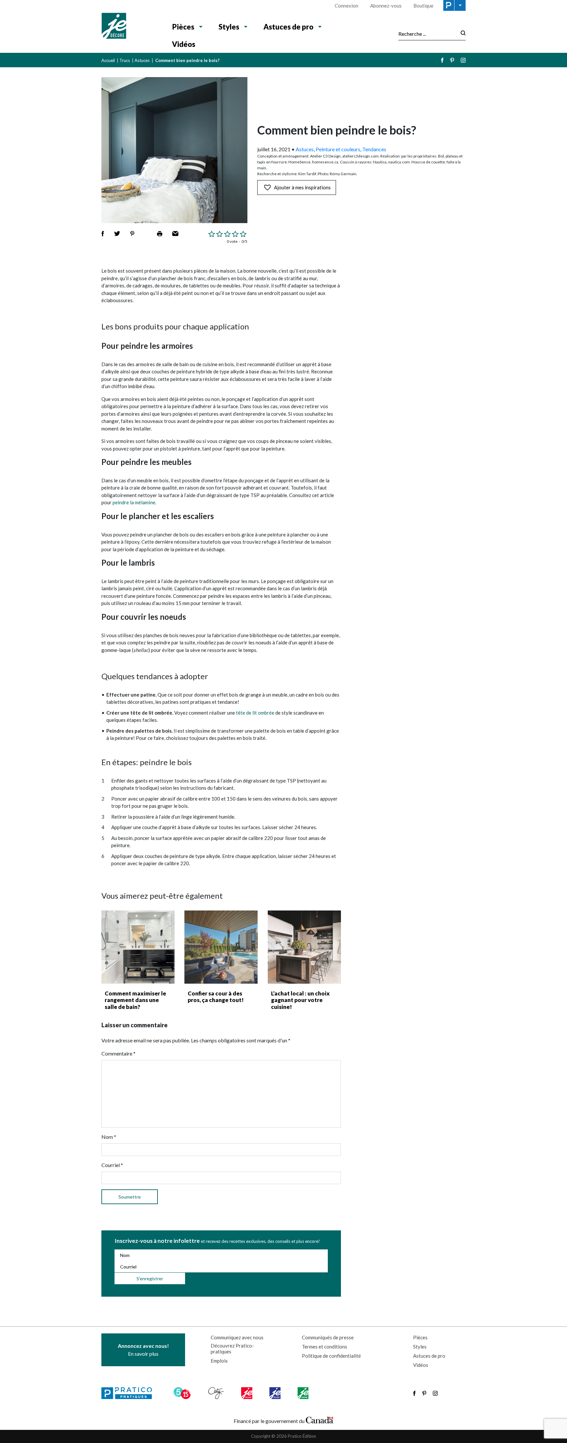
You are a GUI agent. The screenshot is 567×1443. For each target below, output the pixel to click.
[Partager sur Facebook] (102, 233)
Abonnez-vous (386, 6)
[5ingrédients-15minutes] (183, 1393)
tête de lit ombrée (255, 713)
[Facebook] (442, 60)
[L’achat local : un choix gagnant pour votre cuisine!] (304, 947)
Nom (108, 1137)
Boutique (423, 6)
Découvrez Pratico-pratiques (232, 1348)
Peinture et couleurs (338, 149)
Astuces (142, 60)
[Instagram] (463, 60)
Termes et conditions (324, 1346)
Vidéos (183, 44)
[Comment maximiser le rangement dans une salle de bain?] (138, 947)
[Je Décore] (130, 26)
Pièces (183, 26)
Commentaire (118, 1053)
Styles (229, 26)
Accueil (108, 60)
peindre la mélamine (134, 502)
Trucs (124, 60)
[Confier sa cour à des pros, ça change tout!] (221, 947)
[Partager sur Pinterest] (132, 233)
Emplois (219, 1361)
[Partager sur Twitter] (117, 233)
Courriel (112, 1165)
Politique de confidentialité (331, 1356)
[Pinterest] (452, 60)
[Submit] (461, 33)
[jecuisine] (247, 1393)
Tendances (374, 149)
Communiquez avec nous (237, 1337)
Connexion (346, 6)
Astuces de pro (288, 26)
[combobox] (427, 33)
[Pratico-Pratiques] (129, 1393)
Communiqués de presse (328, 1337)
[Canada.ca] (319, 1419)
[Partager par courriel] (175, 233)
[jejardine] (304, 1393)
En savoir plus (143, 1350)
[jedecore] (275, 1393)
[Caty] (216, 1393)
